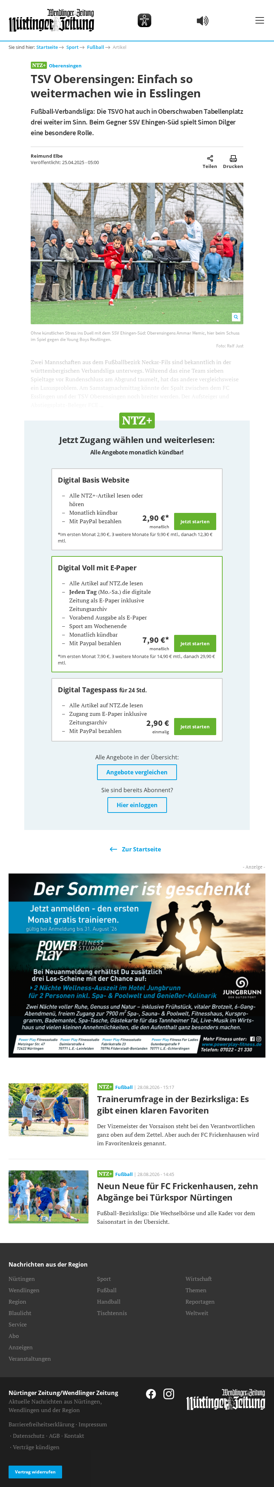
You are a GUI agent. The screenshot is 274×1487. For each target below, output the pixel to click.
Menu (259, 20)
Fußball (95, 47)
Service (18, 1324)
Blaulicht (20, 1313)
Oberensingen (65, 65)
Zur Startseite (141, 849)
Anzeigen (21, 1347)
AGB (54, 1436)
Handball (109, 1301)
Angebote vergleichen (137, 772)
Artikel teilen (210, 158)
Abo (14, 1336)
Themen (196, 1290)
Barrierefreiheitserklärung (41, 1424)
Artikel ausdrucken (233, 158)
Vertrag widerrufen (35, 1472)
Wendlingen (24, 1290)
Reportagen (200, 1301)
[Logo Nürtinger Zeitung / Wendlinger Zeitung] (51, 20)
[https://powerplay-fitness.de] (137, 965)
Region (17, 1301)
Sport (72, 47)
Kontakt (74, 1436)
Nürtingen (22, 1279)
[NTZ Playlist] (203, 20)
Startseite (47, 47)
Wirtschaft (199, 1279)
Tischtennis (112, 1313)
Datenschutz (29, 1436)
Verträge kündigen (36, 1447)
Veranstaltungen (30, 1359)
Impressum (92, 1424)
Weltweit (197, 1313)
